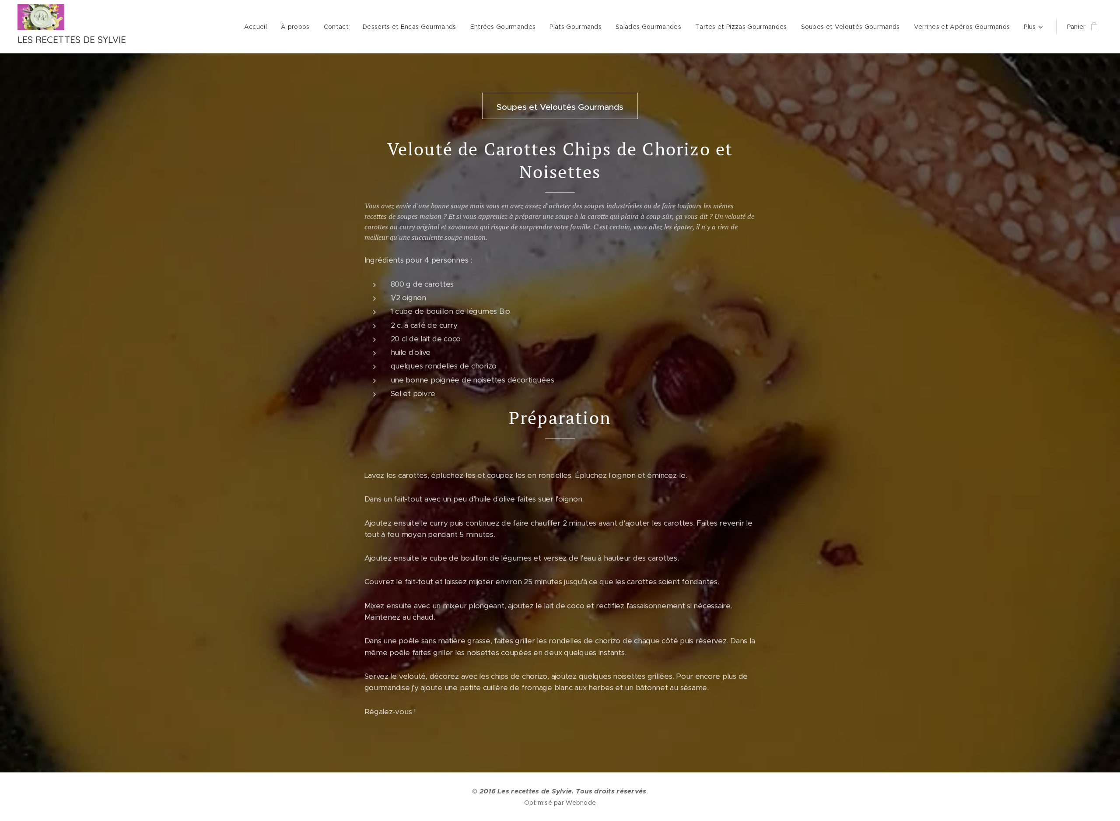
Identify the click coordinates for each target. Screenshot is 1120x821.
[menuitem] (258, 27)
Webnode (581, 803)
